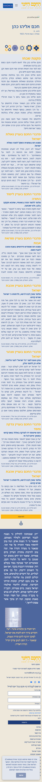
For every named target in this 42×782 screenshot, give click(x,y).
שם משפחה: (36, 697)
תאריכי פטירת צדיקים (32, 742)
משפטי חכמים (35, 754)
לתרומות (21, 516)
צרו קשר (37, 733)
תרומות (38, 730)
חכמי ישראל (36, 751)
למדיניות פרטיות (35, 713)
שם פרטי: (37, 690)
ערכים (38, 748)
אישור (21, 775)
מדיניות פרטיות (35, 736)
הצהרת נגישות (35, 739)
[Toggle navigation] (16, 5)
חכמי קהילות (36, 745)
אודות (38, 727)
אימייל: (38, 703)
